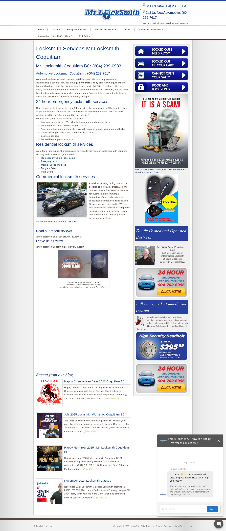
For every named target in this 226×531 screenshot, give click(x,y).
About (53, 29)
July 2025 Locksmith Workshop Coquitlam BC (94, 414)
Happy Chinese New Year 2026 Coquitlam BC (94, 381)
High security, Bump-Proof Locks (58, 158)
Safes (126, 29)
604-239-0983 (70, 221)
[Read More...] (112, 398)
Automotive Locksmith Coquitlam (52, 36)
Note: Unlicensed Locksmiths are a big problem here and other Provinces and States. (160, 171)
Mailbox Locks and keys (53, 164)
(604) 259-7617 (98, 73)
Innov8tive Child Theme (141, 526)
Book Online (84, 36)
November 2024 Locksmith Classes (87, 480)
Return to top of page (43, 526)
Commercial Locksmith (148, 29)
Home (39, 29)
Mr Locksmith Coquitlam (81, 11)
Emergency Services (75, 29)
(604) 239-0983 (174, 6)
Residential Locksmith (104, 29)
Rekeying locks (49, 161)
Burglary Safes (48, 168)
